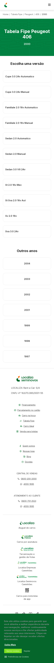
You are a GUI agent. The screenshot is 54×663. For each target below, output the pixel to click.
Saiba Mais (10, 644)
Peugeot (29, 14)
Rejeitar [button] (27, 651)
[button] (27, 484)
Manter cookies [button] (12, 651)
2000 (44, 14)
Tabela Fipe (16, 14)
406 (37, 14)
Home (5, 14)
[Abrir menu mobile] (49, 5)
